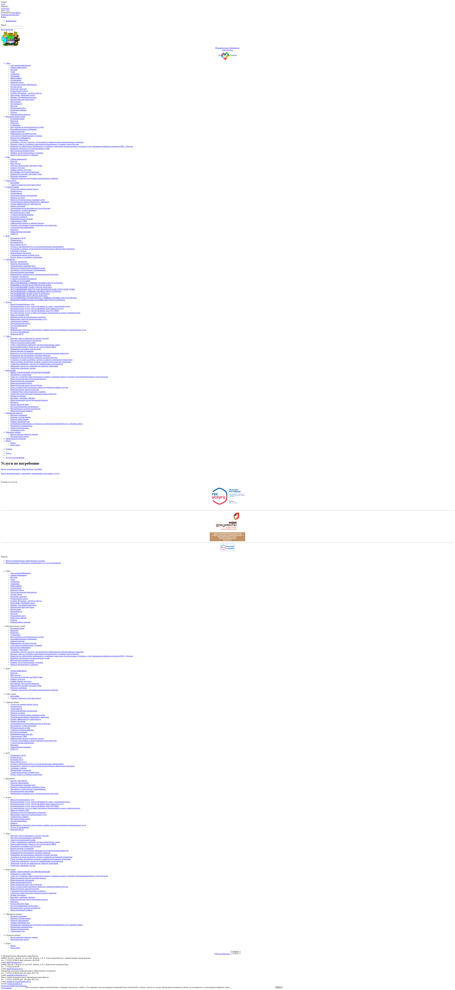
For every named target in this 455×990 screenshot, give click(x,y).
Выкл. (18, 13)
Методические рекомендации (22, 151)
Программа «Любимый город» (22, 95)
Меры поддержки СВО (19, 315)
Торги (8, 336)
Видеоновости (16, 104)
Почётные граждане (18, 89)
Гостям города (16, 87)
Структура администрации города (24, 189)
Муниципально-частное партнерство (25, 409)
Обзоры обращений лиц (20, 422)
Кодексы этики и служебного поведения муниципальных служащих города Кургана (44, 144)
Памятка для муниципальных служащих (26, 153)
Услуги (8, 302)
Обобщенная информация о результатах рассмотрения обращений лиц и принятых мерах (46, 424)
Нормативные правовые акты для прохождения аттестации (34, 274)
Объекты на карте (17, 198)
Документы (10, 259)
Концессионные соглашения (21, 351)
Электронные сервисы (19, 321)
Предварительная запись (20, 323)
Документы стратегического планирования (28, 270)
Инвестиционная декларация (22, 381)
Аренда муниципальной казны (22, 343)
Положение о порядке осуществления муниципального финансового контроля (42, 249)
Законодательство (17, 131)
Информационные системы (21, 219)
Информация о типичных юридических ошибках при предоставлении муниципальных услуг (48, 330)
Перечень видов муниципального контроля (28, 317)
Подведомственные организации (23, 195)
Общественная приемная (20, 232)
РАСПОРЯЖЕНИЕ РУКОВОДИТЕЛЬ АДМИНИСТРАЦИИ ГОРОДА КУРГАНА (43, 298)
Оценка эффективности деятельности (25, 204)
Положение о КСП (18, 238)
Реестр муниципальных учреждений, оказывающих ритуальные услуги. (30, 473)
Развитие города (17, 82)
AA (2, 8)
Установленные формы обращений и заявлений (29, 202)
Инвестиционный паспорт (21, 383)
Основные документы (19, 276)
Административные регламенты (23, 279)
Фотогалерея (15, 102)
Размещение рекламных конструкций (25, 349)
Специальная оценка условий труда (24, 255)
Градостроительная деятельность (23, 85)
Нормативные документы (20, 253)
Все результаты (7, 30)
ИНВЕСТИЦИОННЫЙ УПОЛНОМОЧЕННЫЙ (30, 372)
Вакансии (14, 121)
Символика (15, 74)
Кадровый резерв (17, 119)
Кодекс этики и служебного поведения (26, 257)
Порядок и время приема (20, 417)
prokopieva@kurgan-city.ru (17, 975)
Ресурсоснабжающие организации (24, 407)
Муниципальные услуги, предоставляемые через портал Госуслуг (37, 308)
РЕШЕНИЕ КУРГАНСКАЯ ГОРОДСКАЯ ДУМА (30, 285)
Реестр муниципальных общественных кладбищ (25, 561)
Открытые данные (13, 432)
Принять (279, 987)
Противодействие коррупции (22, 99)
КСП (8, 236)
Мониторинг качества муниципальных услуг (28, 319)
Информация (11, 21)
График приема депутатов (20, 170)
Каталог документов (18, 262)
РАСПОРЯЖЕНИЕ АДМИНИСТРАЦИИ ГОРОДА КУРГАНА (35, 291)
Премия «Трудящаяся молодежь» (23, 97)
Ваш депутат (15, 163)
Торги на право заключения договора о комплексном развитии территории (40, 362)
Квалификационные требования (23, 129)
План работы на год (18, 245)
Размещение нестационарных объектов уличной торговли (33, 358)
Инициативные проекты (20, 114)
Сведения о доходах (18, 251)
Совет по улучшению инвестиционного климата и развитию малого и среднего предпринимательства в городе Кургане (59, 377)
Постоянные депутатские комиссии (24, 172)
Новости (13, 161)
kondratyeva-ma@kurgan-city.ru (19, 982)
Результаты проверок (18, 217)
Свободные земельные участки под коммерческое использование (36, 364)
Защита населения (17, 206)
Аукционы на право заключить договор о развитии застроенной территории (41, 360)
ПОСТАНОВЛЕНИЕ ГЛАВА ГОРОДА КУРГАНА (31, 287)
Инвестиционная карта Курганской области (28, 379)
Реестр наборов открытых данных (24, 434)
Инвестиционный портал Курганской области (29, 400)
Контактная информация (20, 138)
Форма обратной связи (19, 404)
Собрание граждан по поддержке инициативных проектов (34, 178)
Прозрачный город (18, 108)
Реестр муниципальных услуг (22, 304)
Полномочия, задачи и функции (23, 210)
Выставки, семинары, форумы (22, 398)
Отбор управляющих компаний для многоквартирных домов (35, 345)
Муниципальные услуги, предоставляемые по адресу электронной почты (40, 306)
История (13, 70)
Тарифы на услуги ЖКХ (20, 281)
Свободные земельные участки (23, 368)
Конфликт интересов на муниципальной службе (30, 149)
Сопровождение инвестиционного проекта (28, 392)
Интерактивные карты (19, 436)
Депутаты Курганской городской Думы (26, 166)
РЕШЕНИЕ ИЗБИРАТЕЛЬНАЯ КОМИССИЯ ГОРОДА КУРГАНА (37, 300)
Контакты (14, 230)
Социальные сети (17, 430)
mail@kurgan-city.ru (14, 962)
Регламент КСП (16, 242)
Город (8, 63)
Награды (14, 106)
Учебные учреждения (19, 140)
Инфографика (16, 78)
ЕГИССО (14, 234)
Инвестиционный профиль (21, 411)
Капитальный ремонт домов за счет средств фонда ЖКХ (33, 347)
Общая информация (18, 67)
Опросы (13, 112)
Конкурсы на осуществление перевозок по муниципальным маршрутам (39, 353)
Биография (14, 183)
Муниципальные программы (22, 272)
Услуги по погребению (19, 332)
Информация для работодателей (23, 134)
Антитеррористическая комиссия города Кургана (30, 208)
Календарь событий (18, 110)
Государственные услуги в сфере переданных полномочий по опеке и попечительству (45, 313)
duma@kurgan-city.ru (15, 969)
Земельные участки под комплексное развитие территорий (34, 366)
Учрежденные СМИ (18, 221)
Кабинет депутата (17, 168)
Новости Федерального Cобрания (24, 155)
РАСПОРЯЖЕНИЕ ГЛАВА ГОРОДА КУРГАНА (30, 294)
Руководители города (19, 91)
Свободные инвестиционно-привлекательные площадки (33, 394)
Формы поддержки (18, 396)
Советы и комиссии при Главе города (25, 185)
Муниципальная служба (15, 117)
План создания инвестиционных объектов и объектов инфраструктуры (39, 387)
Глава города (11, 181)
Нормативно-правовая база (21, 426)
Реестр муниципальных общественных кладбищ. (21, 469)
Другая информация (18, 326)
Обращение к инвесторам (20, 375)
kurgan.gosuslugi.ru (14, 984)
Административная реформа (22, 215)
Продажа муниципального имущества (25, 340)
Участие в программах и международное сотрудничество (33, 225)
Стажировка (15, 125)
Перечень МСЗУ (17, 334)
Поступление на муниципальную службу (27, 127)
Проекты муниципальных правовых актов (27, 200)
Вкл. (14, 13)
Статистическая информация (22, 227)
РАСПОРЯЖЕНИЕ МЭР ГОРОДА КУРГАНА (29, 296)
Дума (8, 157)
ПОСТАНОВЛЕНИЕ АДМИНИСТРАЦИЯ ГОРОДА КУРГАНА (36, 283)
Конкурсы (14, 123)
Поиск (8, 441)
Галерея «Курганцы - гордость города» (26, 93)
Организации (15, 80)
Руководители (16, 191)
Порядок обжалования (19, 264)
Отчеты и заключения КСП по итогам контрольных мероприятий (37, 247)
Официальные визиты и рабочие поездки (27, 223)
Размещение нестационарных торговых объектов (30, 355)
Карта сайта (15, 445)
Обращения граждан (14, 413)
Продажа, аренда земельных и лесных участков (29, 338)
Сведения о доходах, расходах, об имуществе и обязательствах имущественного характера (47, 142)
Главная (9, 449)
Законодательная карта (19, 428)
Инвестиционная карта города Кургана (26, 385)
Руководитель (16, 240)
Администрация (12, 187)
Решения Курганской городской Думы (25, 174)
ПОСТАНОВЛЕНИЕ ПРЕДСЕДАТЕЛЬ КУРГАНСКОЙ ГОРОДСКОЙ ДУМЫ (42, 289)
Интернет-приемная (18, 176)
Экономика (15, 76)
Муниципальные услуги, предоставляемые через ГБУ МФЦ (34, 311)
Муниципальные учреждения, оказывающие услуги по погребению (33, 563)
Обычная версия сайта (10, 15)
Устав (12, 72)
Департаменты (16, 193)
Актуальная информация (20, 65)
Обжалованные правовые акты (23, 266)
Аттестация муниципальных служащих (26, 136)
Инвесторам (11, 370)
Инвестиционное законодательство (24, 390)
